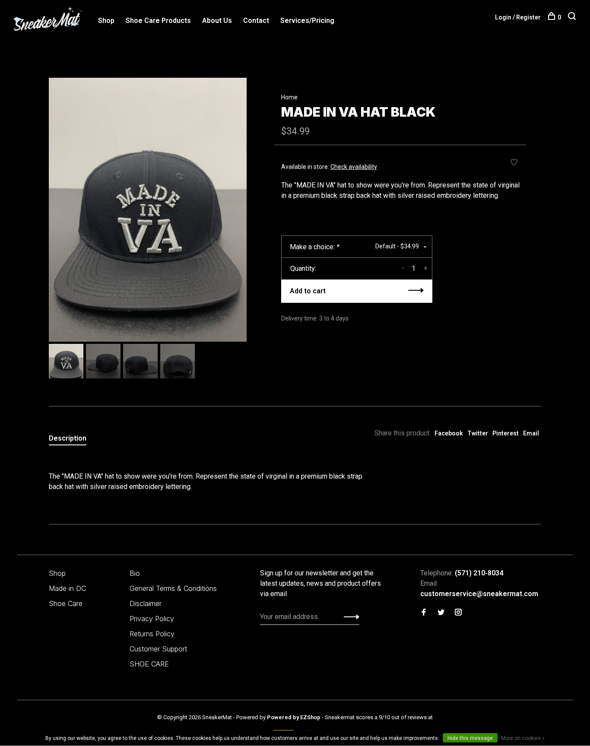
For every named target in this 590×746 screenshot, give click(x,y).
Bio (135, 573)
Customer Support (158, 648)
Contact (256, 20)
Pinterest (505, 433)
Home (289, 97)
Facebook (449, 433)
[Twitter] (441, 613)
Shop (106, 20)
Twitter (477, 433)
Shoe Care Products (158, 20)
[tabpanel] (148, 210)
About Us (217, 20)
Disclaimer (146, 603)
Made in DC (67, 588)
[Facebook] (423, 613)
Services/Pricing (307, 20)
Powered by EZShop (293, 717)
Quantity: (303, 268)
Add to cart (308, 291)
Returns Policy (152, 633)
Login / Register (518, 17)
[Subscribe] (349, 616)
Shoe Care (65, 603)
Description (67, 438)
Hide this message (470, 738)
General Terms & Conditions (173, 588)
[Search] (573, 17)
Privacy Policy (152, 618)
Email (531, 433)
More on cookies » (523, 738)
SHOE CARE (149, 664)
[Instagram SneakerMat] (458, 613)
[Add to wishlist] (514, 163)
